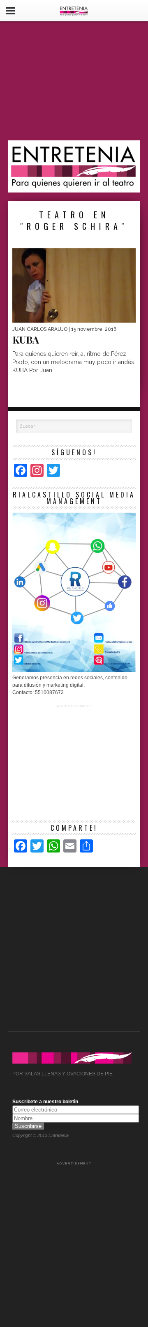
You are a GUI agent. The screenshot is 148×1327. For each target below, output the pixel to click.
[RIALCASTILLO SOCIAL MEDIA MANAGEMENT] (74, 670)
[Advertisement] (74, 81)
